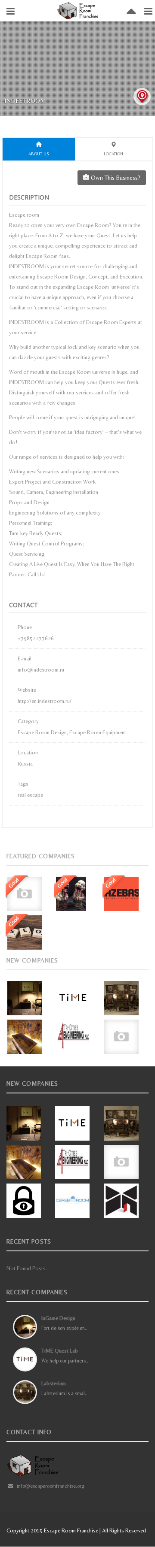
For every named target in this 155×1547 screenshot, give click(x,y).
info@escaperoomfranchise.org (50, 1486)
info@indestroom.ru (41, 669)
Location (113, 153)
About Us (38, 153)
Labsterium (53, 1383)
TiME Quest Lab (59, 1350)
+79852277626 (36, 638)
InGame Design (58, 1318)
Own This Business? (114, 177)
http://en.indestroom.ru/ (44, 701)
